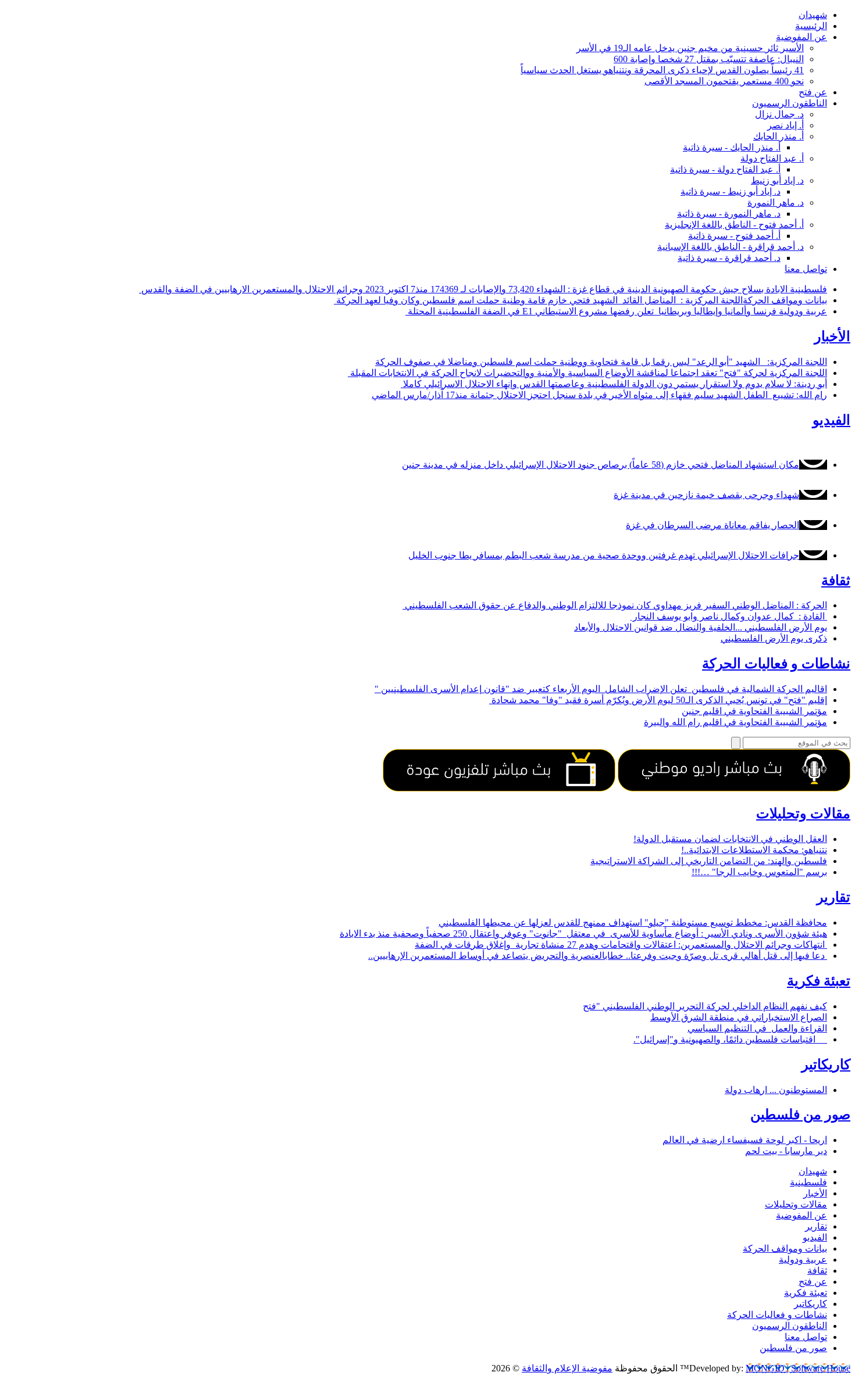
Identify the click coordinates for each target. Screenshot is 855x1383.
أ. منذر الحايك (778, 136)
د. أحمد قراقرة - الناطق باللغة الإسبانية (730, 247)
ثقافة (835, 580)
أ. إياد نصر (785, 125)
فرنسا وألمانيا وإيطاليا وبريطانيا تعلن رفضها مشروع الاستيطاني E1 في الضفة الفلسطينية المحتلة (592, 311)
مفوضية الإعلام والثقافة (567, 1368)
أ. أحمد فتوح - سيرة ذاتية (734, 236)
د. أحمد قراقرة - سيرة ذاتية (729, 258)
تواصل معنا (806, 269)
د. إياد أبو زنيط (777, 180)
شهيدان (813, 15)
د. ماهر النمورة (775, 202)
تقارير (833, 897)
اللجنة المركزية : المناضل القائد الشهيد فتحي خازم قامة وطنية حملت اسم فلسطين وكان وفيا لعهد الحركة (538, 300)
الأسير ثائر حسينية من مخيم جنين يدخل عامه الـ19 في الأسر (690, 48)
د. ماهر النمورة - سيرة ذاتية (729, 213)
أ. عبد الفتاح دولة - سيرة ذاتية (725, 169)
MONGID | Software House (798, 1368)
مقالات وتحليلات (803, 813)
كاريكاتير (825, 1064)
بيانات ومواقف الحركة (785, 300)
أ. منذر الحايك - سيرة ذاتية (732, 147)
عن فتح (813, 92)
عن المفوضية (801, 37)
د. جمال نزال (779, 114)
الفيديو (831, 420)
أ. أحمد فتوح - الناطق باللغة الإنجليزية (734, 225)
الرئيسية (811, 26)
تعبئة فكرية (818, 980)
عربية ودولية (803, 311)
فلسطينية (808, 289)
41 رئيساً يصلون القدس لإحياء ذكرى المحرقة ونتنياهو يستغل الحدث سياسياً (662, 70)
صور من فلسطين (800, 1114)
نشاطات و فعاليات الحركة (776, 663)
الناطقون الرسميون (789, 103)
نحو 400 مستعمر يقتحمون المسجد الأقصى (724, 81)
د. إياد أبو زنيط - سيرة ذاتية (731, 191)
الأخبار (832, 336)
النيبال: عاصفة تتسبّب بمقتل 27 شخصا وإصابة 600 (709, 59)
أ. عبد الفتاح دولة (772, 158)
